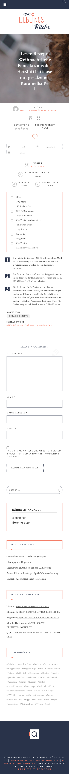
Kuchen (32, 682)
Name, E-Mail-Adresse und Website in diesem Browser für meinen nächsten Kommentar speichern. (34, 454)
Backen (37, 664)
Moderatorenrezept (16, 691)
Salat (29, 695)
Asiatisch (12, 664)
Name (11, 397)
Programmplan (25, 763)
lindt (40, 686)
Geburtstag (34, 673)
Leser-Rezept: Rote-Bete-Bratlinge (38, 617)
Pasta (37, 691)
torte (47, 699)
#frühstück (11, 325)
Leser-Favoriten (15, 686)
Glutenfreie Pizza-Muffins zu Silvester (26, 556)
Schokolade (39, 695)
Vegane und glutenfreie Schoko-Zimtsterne (29, 567)
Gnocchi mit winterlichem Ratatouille (26, 579)
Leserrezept (30, 686)
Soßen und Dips (15, 699)
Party (30, 691)
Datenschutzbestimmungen (42, 760)
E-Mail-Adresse (17, 412)
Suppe (27, 699)
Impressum (16, 760)
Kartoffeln (12, 682)
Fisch (58, 669)
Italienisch (53, 677)
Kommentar (14, 353)
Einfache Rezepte (18, 316)
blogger (56, 664)
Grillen (21, 677)
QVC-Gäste (48, 691)
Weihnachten (27, 704)
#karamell (22, 325)
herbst (42, 677)
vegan (54, 699)
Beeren (47, 664)
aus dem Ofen (25, 664)
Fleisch (11, 673)
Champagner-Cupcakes (19, 562)
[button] (38, 117)
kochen (23, 682)
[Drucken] (30, 117)
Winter (39, 704)
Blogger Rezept (29, 669)
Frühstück (21, 673)
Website (11, 428)
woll (48, 704)
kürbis (42, 682)
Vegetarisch (13, 704)
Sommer (51, 695)
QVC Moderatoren (16, 695)
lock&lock (49, 686)
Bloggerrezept (14, 669)
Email (22, 153)
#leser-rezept (32, 325)
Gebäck (45, 673)
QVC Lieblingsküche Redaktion (38, 110)
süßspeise (37, 699)
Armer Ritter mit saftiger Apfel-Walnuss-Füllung (32, 573)
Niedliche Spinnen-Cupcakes (32, 606)
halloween (32, 677)
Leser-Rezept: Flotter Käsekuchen (39, 612)
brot (41, 669)
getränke (11, 677)
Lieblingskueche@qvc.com (34, 769)
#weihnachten (45, 325)
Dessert (49, 669)
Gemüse (55, 673)
